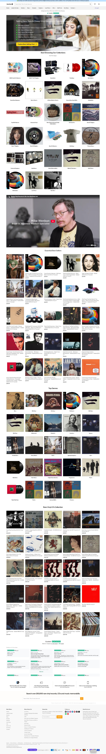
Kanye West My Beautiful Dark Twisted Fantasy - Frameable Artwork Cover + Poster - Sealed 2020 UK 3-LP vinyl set (14, 379)
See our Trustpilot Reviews (30, 727)
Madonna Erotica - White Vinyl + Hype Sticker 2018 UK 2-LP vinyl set (33, 555)
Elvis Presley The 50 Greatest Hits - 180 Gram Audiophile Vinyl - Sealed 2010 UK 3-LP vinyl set (14, 353)
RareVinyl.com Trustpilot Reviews (31, 735)
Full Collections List (27, 743)
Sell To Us (59, 8)
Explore (41, 8)
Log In (97, 8)
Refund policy (20, 743)
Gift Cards (26, 723)
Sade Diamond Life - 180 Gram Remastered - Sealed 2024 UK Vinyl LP (71, 353)
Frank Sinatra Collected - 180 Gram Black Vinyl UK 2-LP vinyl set (52, 274)
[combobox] (52, 4)
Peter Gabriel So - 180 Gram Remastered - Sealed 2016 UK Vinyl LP (33, 353)
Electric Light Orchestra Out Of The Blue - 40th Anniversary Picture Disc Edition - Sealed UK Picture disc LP (34, 275)
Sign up (59, 716)
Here (55, 55)
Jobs (25, 716)
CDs (54, 8)
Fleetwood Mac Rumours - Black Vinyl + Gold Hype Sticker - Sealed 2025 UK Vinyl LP (71, 275)
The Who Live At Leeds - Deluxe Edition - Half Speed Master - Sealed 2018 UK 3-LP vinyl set (15, 328)
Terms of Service (28, 730)
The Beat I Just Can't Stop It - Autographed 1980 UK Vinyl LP (51, 579)
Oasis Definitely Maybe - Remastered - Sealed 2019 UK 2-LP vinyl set (52, 379)
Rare (28, 8)
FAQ (39, 744)
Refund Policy (27, 725)
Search (7, 743)
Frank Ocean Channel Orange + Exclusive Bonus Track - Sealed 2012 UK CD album (90, 379)
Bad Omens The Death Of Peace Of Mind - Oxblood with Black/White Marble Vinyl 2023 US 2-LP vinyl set (33, 606)
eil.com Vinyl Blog (28, 734)
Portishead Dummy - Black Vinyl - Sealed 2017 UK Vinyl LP (52, 352)
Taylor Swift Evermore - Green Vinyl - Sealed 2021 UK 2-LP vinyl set (52, 327)
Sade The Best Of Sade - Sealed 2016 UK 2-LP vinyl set (89, 274)
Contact (73, 8)
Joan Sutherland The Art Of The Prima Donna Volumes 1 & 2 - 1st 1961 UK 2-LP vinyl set (15, 580)
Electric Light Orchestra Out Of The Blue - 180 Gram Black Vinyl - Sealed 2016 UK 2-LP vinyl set (90, 328)
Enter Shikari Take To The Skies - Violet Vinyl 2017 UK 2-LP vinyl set (90, 555)
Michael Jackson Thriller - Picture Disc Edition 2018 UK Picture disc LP (33, 378)
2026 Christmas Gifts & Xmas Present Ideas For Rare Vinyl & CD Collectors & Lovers (21, 744)
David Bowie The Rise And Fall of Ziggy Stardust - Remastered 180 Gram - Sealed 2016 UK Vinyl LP (71, 328)
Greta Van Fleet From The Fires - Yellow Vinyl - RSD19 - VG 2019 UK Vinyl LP (90, 580)
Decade (34, 8)
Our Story (66, 8)
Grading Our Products (28, 728)
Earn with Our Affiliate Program (31, 718)
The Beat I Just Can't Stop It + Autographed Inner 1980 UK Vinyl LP (71, 579)
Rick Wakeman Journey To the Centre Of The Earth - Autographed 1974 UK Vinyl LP (33, 633)
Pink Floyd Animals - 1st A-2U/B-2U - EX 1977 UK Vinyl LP (34, 579)
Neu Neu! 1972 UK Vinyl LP (88, 604)
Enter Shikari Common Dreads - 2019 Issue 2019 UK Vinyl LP (51, 555)
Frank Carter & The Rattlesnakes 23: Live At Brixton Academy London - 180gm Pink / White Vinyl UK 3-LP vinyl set (52, 606)
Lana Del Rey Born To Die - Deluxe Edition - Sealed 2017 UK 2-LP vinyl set (71, 379)
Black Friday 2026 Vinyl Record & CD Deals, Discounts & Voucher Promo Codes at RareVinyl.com (50, 743)
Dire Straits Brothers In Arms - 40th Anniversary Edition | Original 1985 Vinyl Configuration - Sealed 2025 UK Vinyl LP (71, 301)
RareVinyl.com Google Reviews (31, 737)
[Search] (90, 4)
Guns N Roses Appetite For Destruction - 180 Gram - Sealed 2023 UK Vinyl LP (14, 606)
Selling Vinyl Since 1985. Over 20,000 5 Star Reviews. (53, 11)
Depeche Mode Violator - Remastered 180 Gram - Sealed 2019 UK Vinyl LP (90, 353)
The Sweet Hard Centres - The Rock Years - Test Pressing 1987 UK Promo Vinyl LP (72, 606)
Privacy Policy (27, 732)
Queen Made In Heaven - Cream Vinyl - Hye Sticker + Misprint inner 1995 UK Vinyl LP (52, 633)
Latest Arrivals (15, 8)
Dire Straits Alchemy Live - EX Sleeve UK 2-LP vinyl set (13, 555)
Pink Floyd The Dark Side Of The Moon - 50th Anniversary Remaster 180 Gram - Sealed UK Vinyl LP (90, 301)
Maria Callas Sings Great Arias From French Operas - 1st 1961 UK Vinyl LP (71, 555)
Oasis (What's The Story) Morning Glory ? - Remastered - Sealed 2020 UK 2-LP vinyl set (15, 301)
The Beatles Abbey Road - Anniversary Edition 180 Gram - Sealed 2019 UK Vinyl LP (32, 301)
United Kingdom (43, 750)
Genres (23, 8)
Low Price (47, 8)
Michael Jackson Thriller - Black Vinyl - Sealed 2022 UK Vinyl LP (53, 300)
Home (7, 8)
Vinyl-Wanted (22, 687)
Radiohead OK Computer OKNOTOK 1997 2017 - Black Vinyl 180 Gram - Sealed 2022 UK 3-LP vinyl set (34, 328)
